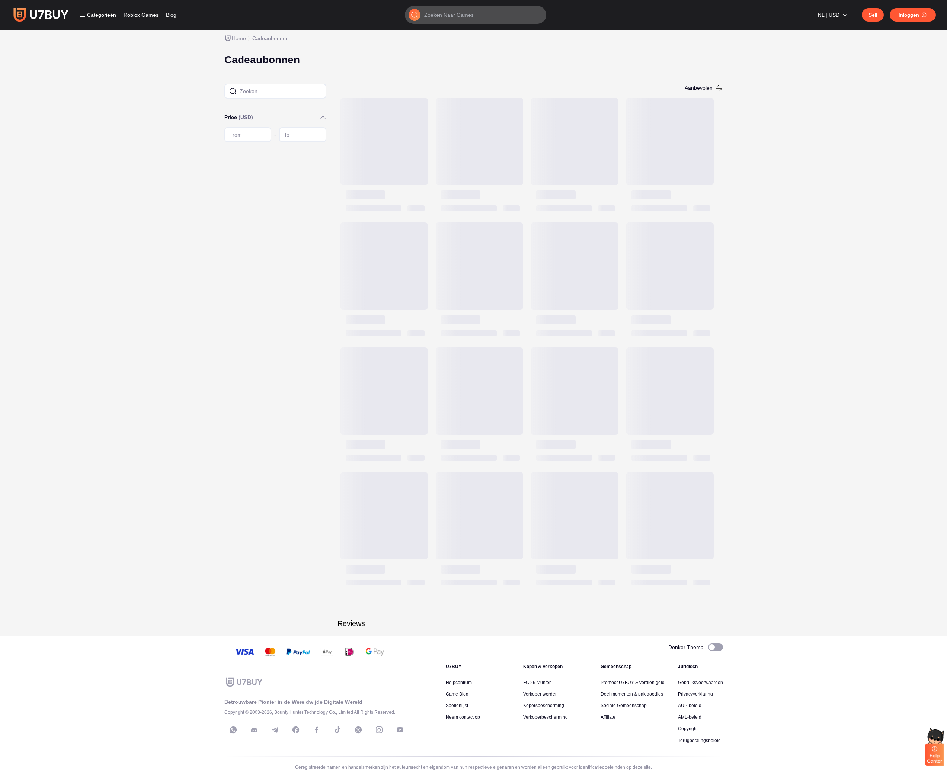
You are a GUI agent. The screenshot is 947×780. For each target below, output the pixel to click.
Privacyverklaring (695, 694)
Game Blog (457, 694)
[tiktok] (337, 730)
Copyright (688, 728)
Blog (171, 15)
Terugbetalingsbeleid (699, 740)
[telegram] (275, 730)
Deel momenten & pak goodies (632, 694)
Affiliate (608, 717)
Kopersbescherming (543, 705)
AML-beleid (689, 717)
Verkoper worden (540, 694)
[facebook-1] (296, 730)
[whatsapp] (233, 730)
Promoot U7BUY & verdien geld (633, 682)
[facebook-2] (317, 730)
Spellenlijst (457, 705)
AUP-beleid (689, 705)
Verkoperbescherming (545, 717)
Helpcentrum (459, 682)
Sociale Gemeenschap (624, 705)
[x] (358, 730)
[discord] (254, 730)
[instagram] (379, 730)
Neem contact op (463, 717)
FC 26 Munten (537, 682)
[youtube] (400, 730)
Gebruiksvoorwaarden (700, 682)
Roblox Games (141, 15)
